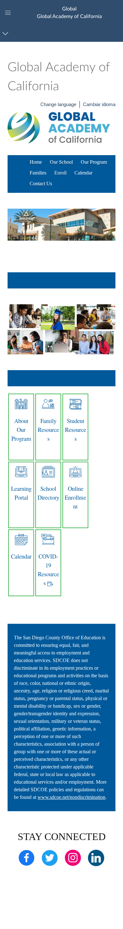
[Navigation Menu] (6, 33)
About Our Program (21, 429)
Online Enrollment (75, 497)
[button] (69, 12)
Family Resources (48, 429)
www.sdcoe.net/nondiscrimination (71, 797)
